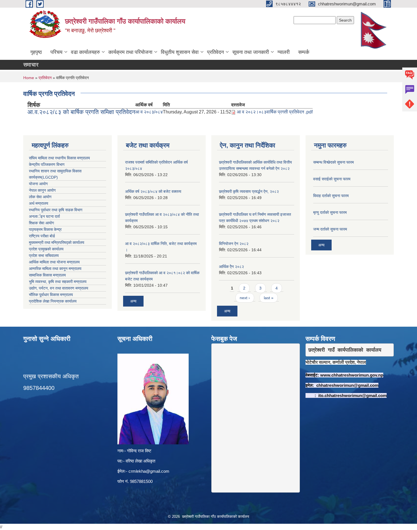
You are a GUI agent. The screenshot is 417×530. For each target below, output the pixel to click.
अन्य (133, 301)
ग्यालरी (283, 52)
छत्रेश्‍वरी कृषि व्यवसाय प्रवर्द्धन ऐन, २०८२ (249, 191)
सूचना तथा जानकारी (250, 52)
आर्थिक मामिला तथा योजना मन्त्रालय (54, 262)
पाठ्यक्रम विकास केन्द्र (45, 229)
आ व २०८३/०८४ (149, 111)
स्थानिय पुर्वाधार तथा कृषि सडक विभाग (55, 210)
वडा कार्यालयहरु (85, 52)
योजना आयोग (38, 183)
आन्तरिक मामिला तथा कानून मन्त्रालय (55, 268)
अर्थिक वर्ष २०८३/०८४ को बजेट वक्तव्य (153, 191)
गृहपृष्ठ (36, 52)
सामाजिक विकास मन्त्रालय (47, 275)
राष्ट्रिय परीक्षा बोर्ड (42, 236)
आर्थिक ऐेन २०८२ (231, 266)
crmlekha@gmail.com (149, 471)
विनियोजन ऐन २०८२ (233, 243)
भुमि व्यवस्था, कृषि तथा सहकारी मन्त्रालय (58, 281)
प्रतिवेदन (215, 52)
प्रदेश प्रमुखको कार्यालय (46, 249)
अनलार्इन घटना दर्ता (44, 216)
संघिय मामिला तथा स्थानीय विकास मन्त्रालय (59, 158)
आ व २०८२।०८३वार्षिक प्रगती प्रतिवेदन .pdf (275, 111)
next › (245, 297)
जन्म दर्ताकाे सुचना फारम (330, 229)
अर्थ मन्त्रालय (38, 203)
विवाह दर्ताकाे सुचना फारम (331, 195)
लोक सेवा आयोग (40, 197)
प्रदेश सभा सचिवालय (44, 255)
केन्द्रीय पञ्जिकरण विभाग (46, 164)
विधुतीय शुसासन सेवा (180, 52)
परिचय (56, 52)
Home (28, 77)
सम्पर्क (303, 52)
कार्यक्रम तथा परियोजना (130, 52)
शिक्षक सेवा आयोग (41, 223)
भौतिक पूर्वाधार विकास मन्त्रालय (51, 294)
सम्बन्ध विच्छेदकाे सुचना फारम (333, 162)
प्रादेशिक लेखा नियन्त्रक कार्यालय (53, 301)
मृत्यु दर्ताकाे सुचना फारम (330, 212)
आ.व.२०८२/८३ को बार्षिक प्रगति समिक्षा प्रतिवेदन (81, 112)
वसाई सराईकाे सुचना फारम (331, 179)
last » (268, 297)
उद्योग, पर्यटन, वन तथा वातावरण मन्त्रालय (58, 288)
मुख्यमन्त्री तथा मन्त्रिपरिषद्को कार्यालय (56, 242)
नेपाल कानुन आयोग (42, 190)
